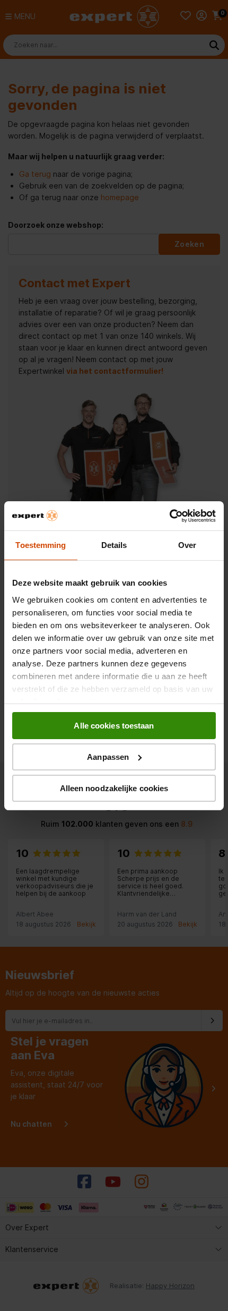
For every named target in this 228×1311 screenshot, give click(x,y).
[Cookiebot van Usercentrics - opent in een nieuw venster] (169, 515)
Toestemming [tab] (40, 545)
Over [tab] (187, 545)
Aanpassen (108, 756)
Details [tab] (114, 545)
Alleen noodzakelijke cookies (114, 787)
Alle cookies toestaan (114, 725)
